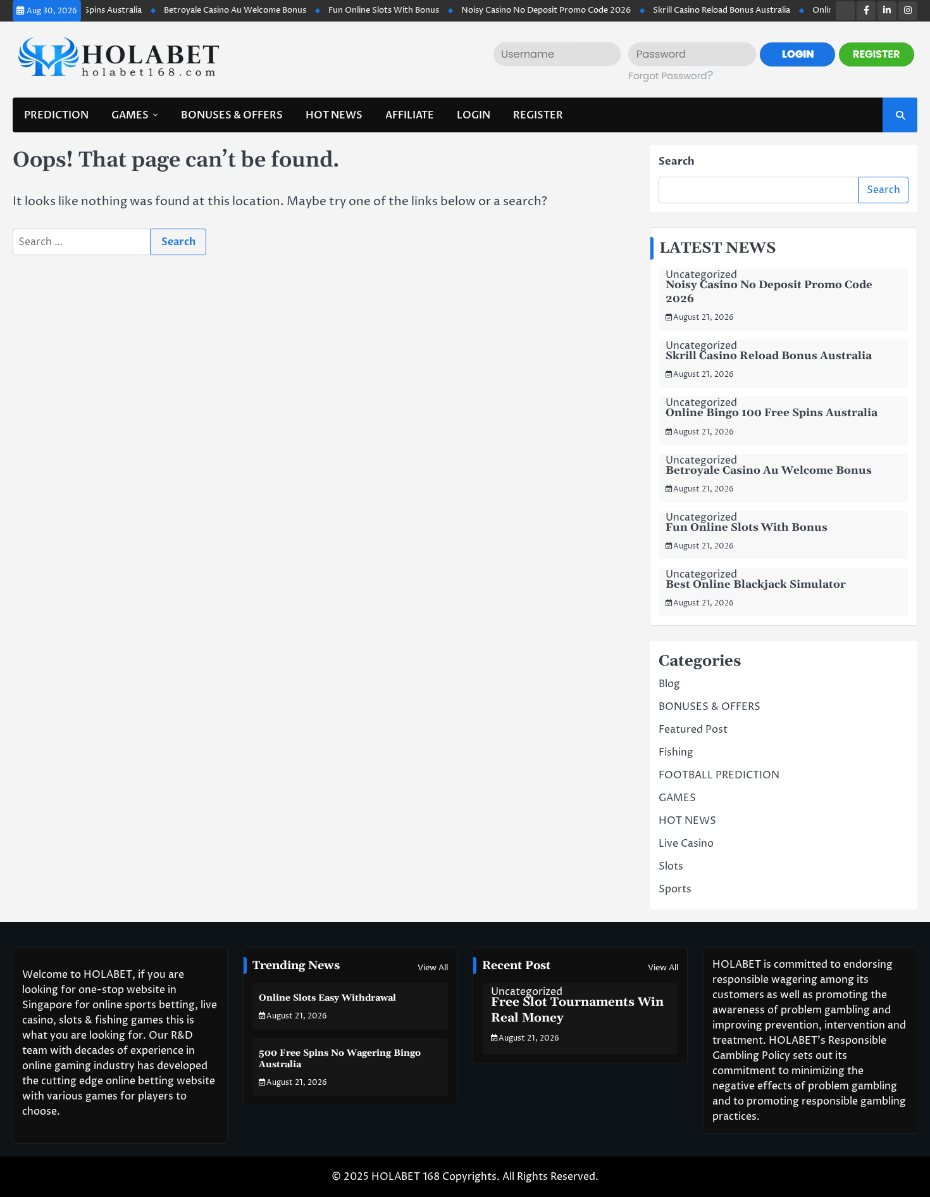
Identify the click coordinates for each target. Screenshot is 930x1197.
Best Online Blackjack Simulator (756, 585)
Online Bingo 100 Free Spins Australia (771, 413)
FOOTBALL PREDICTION (719, 775)
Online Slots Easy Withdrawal (327, 998)
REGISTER (538, 115)
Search (677, 161)
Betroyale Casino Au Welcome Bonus (214, 10)
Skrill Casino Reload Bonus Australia (700, 10)
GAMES (130, 115)
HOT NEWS (334, 115)
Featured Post (693, 730)
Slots (671, 866)
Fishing (676, 752)
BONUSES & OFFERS (232, 115)
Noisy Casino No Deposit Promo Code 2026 (525, 10)
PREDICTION (56, 115)
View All (433, 967)
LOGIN (473, 115)
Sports (675, 889)
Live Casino (686, 844)
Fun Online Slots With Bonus (362, 10)
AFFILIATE (409, 115)
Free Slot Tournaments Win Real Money (577, 1010)
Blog (669, 684)
